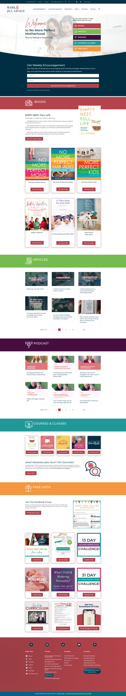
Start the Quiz (63, 594)
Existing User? (49, 678)
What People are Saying (71, 658)
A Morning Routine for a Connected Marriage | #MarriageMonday (88, 290)
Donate (66, 663)
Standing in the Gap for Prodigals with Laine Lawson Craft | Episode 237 (89, 374)
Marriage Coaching (89, 656)
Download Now (63, 628)
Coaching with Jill (89, 660)
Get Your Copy (37, 189)
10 (72, 329)
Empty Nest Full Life (51, 672)
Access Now (37, 560)
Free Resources (33, 673)
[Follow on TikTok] (63, 644)
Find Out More (32, 452)
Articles (82, 31)
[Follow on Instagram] (47, 644)
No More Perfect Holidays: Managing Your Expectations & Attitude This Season (62, 317)
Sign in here (56, 678)
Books (81, 26)
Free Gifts (82, 49)
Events (31, 665)
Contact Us (67, 660)
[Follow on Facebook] (31, 644)
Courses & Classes (86, 43)
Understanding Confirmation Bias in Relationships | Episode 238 (62, 374)
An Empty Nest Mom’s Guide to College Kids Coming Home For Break (36, 315)
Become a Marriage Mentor (53, 666)
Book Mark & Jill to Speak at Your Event (92, 671)
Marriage (31, 670)
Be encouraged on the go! (88, 628)
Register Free (89, 560)
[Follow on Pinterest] (95, 644)
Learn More (31, 473)
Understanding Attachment (53, 659)
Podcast (82, 37)
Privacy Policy (68, 665)
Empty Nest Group (33, 513)
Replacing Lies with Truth (35, 289)
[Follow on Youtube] (79, 644)
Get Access (49, 675)
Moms (30, 668)
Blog (30, 659)
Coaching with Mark (89, 663)
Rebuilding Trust (50, 661)
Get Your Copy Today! (34, 139)
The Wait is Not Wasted (51, 664)
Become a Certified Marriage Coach (53, 669)
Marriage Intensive (89, 658)
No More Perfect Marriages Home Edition (53, 656)
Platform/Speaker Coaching (92, 665)
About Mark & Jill (69, 656)
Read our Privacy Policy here (42, 90)
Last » (84, 329)
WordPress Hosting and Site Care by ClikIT (78, 693)
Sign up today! (63, 560)
